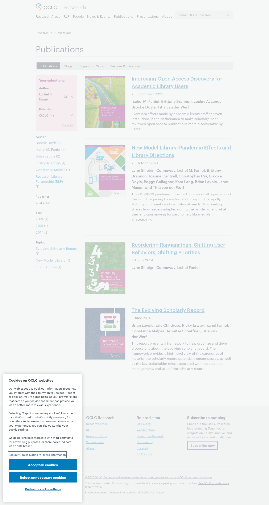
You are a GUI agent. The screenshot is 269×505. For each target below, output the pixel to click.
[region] (42, 438)
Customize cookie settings (43, 489)
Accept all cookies (43, 464)
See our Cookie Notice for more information (37, 454)
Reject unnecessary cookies (43, 477)
